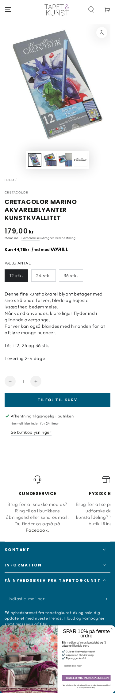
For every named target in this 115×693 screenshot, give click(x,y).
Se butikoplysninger (31, 432)
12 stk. (16, 275)
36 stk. (71, 275)
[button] (91, 9)
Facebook (37, 530)
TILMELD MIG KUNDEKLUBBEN (86, 678)
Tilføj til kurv (58, 399)
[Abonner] (106, 599)
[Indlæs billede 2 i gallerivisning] (50, 160)
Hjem (9, 180)
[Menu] (8, 9)
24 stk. (43, 275)
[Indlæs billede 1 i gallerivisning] (34, 160)
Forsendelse (30, 238)
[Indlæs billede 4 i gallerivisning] (80, 160)
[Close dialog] (112, 629)
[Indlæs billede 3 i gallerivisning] (65, 160)
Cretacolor (16, 192)
